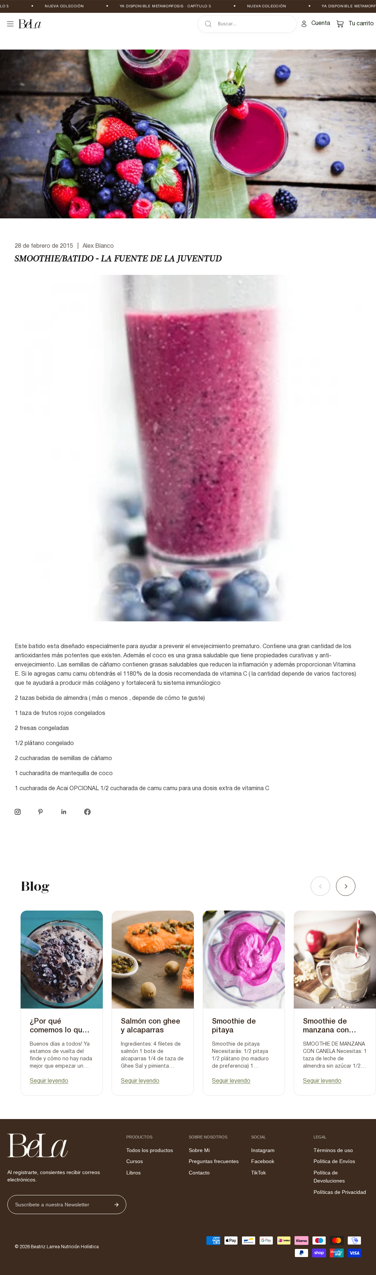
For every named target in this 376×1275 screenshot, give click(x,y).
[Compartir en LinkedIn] (63, 811)
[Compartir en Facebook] (87, 811)
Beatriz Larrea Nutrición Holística (65, 1247)
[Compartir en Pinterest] (40, 811)
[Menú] (10, 24)
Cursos (134, 1161)
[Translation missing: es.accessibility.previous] (320, 886)
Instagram (263, 1150)
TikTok (258, 1173)
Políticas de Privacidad (340, 1192)
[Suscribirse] (117, 1205)
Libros (133, 1173)
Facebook (262, 1161)
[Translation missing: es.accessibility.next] (345, 886)
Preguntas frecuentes (214, 1161)
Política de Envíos (334, 1161)
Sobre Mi (199, 1150)
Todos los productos (149, 1150)
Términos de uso (333, 1150)
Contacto (199, 1173)
